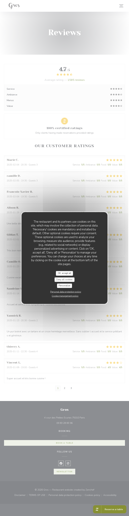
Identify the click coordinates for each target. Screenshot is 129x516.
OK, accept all (64, 273)
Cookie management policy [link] (65, 295)
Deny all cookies (64, 279)
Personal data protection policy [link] (65, 291)
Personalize (64, 285)
